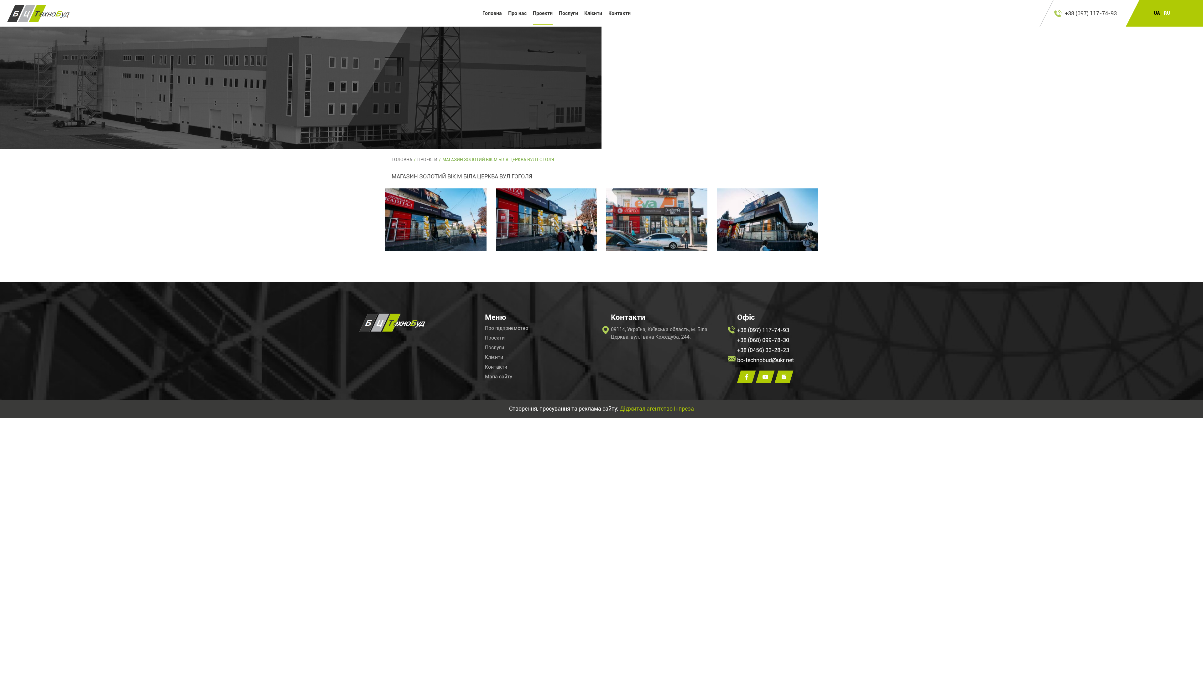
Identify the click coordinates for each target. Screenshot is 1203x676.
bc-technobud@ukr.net (765, 360)
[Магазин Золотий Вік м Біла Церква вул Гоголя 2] (546, 219)
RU (1167, 13)
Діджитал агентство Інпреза (657, 408)
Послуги (568, 13)
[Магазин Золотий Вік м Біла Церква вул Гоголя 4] (767, 219)
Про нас (517, 13)
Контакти (619, 13)
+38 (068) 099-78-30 (763, 340)
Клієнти (593, 13)
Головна (492, 13)
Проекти (543, 13)
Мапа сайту (498, 376)
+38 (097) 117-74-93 (1091, 13)
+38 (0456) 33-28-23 (763, 350)
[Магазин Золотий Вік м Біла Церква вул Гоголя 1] (436, 219)
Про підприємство (506, 328)
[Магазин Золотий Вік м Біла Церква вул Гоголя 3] (656, 219)
